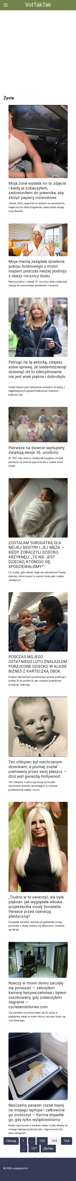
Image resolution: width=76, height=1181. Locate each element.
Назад (11, 1141)
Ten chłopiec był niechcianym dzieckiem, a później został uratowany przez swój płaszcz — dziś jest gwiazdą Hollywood (37, 769)
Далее (48, 1148)
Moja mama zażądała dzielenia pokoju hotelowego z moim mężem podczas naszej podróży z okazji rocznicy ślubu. (37, 268)
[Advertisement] (38, 50)
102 (42, 1141)
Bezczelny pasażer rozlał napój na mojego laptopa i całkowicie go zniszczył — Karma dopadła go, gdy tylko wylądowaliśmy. (36, 1112)
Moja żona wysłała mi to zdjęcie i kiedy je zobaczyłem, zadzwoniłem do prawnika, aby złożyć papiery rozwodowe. (37, 190)
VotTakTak (38, 4)
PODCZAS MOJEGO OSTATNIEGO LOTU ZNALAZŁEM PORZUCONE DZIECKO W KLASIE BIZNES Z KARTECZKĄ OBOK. (37, 663)
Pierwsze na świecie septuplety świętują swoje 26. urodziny (36, 450)
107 (34, 1148)
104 (66, 1141)
